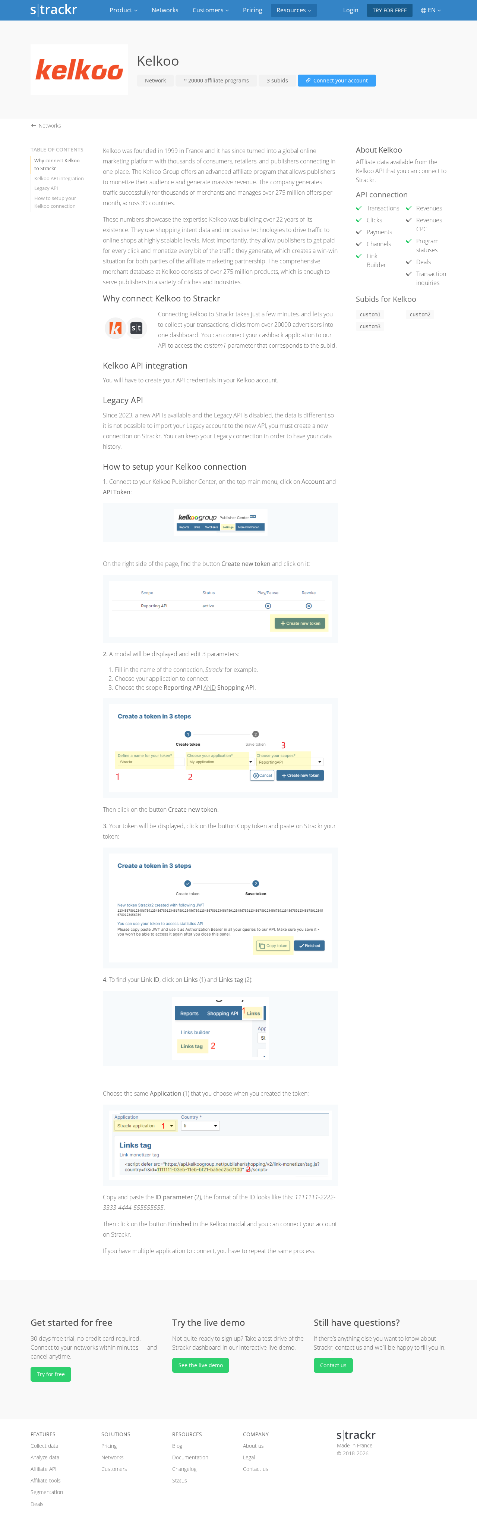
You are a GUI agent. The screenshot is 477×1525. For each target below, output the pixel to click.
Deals (37, 1503)
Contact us (333, 1365)
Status (179, 1480)
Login (350, 10)
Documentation (190, 1457)
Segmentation (47, 1492)
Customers (114, 1468)
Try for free (390, 10)
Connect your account (340, 80)
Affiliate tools (46, 1480)
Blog (177, 1445)
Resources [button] (292, 10)
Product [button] (122, 10)
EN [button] (432, 10)
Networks (165, 10)
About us (253, 1445)
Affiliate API (44, 1468)
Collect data (44, 1445)
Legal (249, 1457)
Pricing (252, 10)
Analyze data (45, 1457)
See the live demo (201, 1365)
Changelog (184, 1468)
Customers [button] (209, 10)
